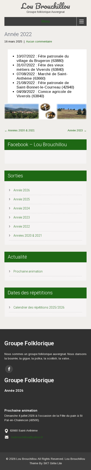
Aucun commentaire (39, 41)
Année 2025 (21, 199)
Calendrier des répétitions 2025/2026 (38, 307)
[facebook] (9, 369)
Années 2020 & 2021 (19, 130)
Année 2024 (21, 208)
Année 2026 (21, 190)
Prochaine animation (28, 271)
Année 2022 (21, 226)
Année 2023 (77, 130)
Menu (45, 21)
